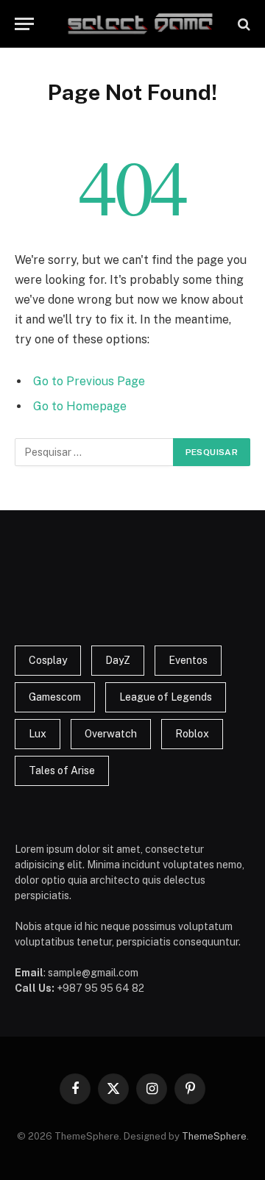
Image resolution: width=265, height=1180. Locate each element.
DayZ (117, 660)
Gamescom (55, 697)
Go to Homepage (80, 406)
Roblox (192, 734)
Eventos (188, 660)
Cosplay (48, 660)
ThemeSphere (214, 1136)
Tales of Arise (62, 770)
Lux (37, 734)
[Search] (242, 23)
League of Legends (165, 697)
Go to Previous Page (89, 381)
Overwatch (111, 734)
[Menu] (24, 23)
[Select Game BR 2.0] (140, 24)
